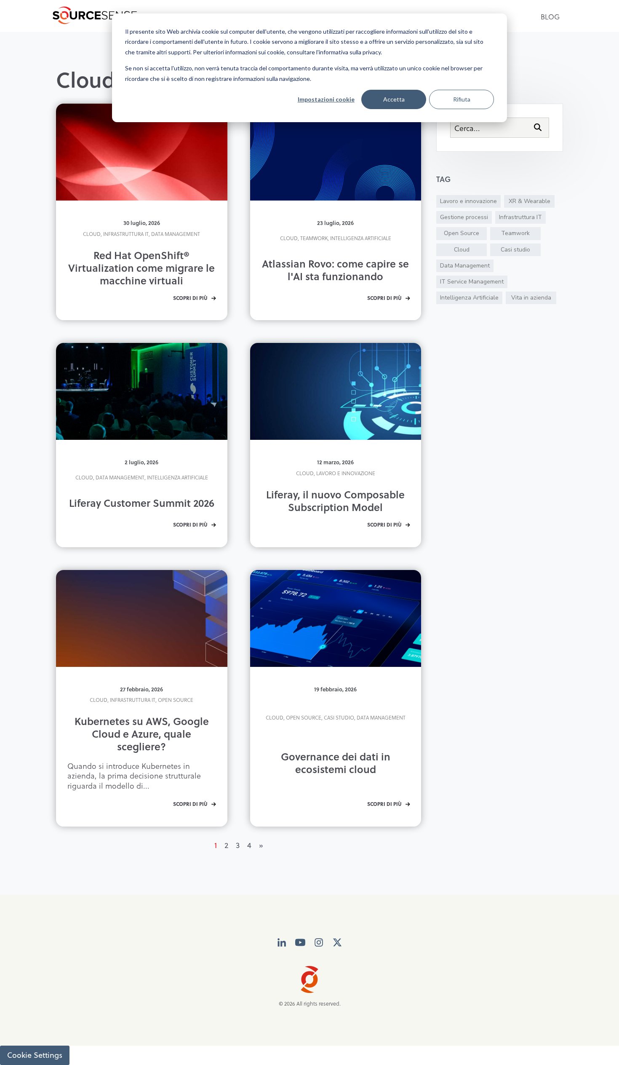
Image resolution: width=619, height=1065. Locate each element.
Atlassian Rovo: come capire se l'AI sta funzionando (335, 270)
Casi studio (515, 250)
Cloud (462, 250)
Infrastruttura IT (520, 217)
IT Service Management (472, 282)
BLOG (550, 16)
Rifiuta (461, 99)
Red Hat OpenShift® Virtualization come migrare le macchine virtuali (141, 268)
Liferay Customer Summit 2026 (141, 502)
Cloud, (92, 234)
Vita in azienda (531, 298)
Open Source (175, 700)
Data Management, (121, 477)
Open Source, (304, 717)
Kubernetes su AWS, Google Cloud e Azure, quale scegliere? (142, 734)
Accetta (394, 99)
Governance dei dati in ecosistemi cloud (335, 762)
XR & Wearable (529, 201)
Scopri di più (190, 298)
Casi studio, (339, 717)
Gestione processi (464, 217)
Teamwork (515, 233)
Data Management (175, 234)
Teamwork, (314, 238)
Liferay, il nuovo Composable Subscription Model (335, 500)
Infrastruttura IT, (126, 234)
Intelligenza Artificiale (360, 238)
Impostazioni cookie (326, 99)
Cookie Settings (34, 1055)
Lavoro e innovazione (345, 473)
